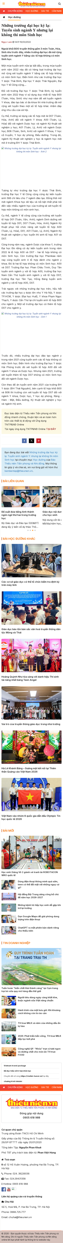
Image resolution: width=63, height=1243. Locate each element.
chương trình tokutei (13, 1081)
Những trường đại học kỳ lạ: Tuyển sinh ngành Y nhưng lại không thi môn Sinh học (31, 456)
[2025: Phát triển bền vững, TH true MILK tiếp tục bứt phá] (8, 1038)
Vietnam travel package (15, 1066)
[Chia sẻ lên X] (31, 440)
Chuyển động (15, 11)
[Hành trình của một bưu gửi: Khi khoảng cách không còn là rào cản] (8, 1013)
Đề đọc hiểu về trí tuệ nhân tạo (17, 1071)
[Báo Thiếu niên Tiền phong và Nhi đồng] (32, 4)
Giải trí (45, 11)
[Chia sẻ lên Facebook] (24, 440)
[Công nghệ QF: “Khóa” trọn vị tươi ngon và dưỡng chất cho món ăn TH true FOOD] (8, 1051)
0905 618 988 (31, 1117)
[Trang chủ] (4, 17)
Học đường (32, 11)
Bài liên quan (13, 481)
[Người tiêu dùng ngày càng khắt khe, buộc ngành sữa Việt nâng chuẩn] (8, 1000)
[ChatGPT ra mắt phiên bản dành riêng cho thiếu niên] (8, 930)
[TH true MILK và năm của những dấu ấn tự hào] (8, 1026)
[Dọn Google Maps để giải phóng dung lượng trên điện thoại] (8, 918)
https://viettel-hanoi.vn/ (32, 1076)
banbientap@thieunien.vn (19, 470)
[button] (59, 3)
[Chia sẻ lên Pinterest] (38, 440)
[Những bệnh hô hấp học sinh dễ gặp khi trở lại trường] (8, 907)
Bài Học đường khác (19, 538)
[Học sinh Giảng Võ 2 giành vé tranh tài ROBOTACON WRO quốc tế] (31, 852)
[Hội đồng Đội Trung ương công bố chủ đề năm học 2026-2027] (8, 896)
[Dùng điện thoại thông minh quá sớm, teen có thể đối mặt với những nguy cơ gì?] (8, 884)
